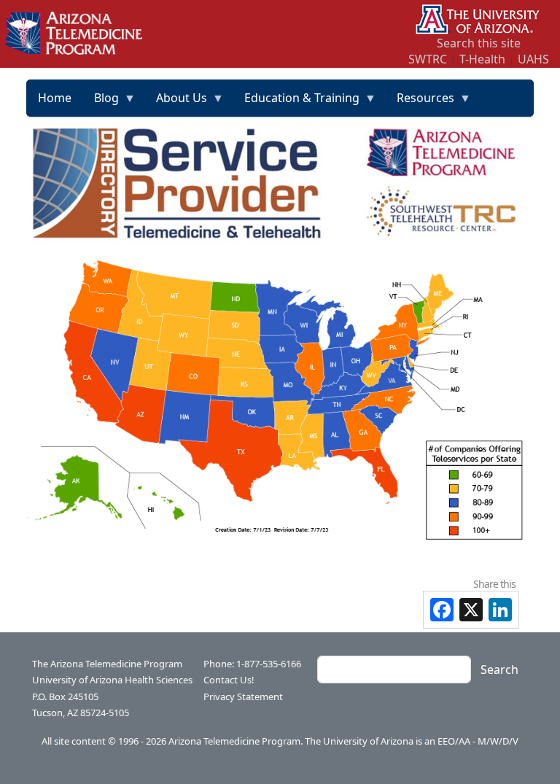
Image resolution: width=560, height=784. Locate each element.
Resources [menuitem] (420, 103)
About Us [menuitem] (176, 103)
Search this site (479, 43)
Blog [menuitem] (101, 103)
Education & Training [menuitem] (296, 103)
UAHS (533, 59)
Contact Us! (228, 679)
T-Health (482, 59)
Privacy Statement (243, 696)
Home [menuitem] (54, 98)
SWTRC (427, 59)
